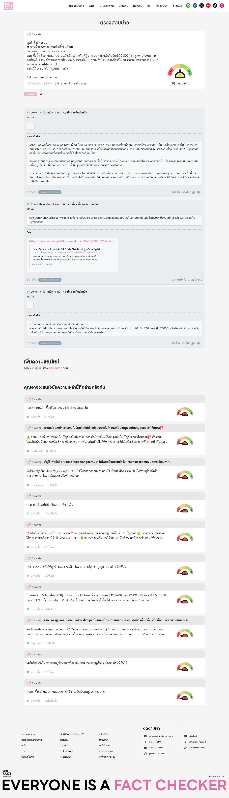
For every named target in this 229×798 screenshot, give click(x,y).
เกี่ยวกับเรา (161, 6)
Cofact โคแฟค (195, 5)
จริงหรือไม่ (104, 734)
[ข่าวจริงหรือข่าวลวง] (8, 6)
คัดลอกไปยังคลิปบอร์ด (50, 192)
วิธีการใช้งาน (27, 757)
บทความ (123, 6)
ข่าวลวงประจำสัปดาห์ (31, 740)
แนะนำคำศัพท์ (106, 751)
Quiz (92, 6)
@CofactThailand (202, 5)
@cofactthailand (222, 5)
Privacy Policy (107, 757)
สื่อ (149, 6)
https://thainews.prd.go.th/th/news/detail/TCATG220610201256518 (72, 241)
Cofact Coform (208, 5)
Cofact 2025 (7, 773)
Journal (64, 746)
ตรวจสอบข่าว (76, 6)
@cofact (188, 5)
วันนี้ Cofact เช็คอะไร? (72, 734)
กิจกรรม (137, 6)
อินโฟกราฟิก (105, 746)
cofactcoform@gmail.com (161, 736)
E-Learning (107, 6)
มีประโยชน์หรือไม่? (181, 192)
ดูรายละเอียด (36, 222)
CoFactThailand (215, 5)
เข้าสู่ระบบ (37, 368)
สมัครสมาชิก (55, 368)
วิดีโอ (23, 746)
